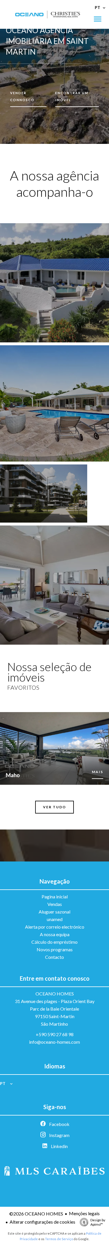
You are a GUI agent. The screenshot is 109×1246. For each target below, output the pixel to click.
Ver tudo (54, 807)
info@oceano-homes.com (54, 1042)
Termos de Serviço (59, 1239)
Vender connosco (22, 96)
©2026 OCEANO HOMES (36, 1213)
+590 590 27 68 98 (55, 1034)
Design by (97, 1222)
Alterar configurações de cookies (42, 1221)
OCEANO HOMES (54, 993)
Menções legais (84, 1213)
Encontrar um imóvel (71, 96)
